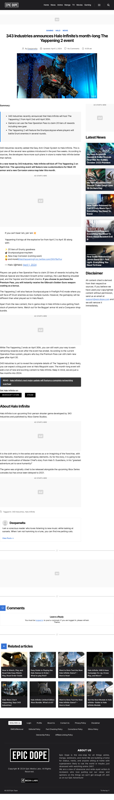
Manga (67, 5)
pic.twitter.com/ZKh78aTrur (48, 259)
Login (29, 723)
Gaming (87, 5)
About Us (51, 723)
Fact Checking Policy (54, 729)
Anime (60, 5)
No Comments (73, 48)
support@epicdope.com (97, 299)
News (53, 5)
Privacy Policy (80, 723)
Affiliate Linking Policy (64, 735)
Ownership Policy (43, 735)
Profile (39, 723)
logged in (39, 620)
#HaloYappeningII (26, 259)
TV (73, 5)
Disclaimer (95, 723)
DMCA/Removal (17, 729)
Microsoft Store (10, 395)
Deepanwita (32, 48)
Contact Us (64, 723)
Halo (58, 30)
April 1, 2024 (30, 264)
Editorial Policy (34, 729)
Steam (30, 395)
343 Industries (18, 512)
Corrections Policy (75, 729)
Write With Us (15, 723)
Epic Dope (14, 790)
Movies (79, 5)
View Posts (8, 538)
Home (46, 5)
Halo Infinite (30, 512)
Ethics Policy (93, 729)
